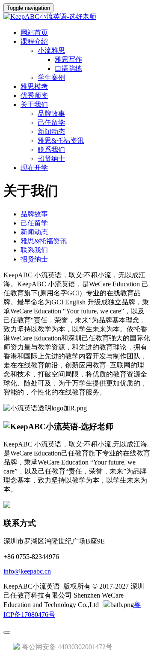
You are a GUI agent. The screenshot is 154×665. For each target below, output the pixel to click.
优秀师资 (34, 95)
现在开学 (34, 167)
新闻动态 (51, 131)
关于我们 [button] (34, 104)
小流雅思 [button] (51, 50)
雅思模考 (34, 86)
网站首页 (34, 32)
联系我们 (51, 149)
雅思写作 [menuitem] (68, 59)
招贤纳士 (51, 158)
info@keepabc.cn (27, 571)
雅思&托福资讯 (61, 140)
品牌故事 (51, 113)
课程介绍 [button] (34, 41)
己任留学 (51, 122)
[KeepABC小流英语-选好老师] (77, 16)
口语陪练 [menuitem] (68, 68)
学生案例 (51, 77)
